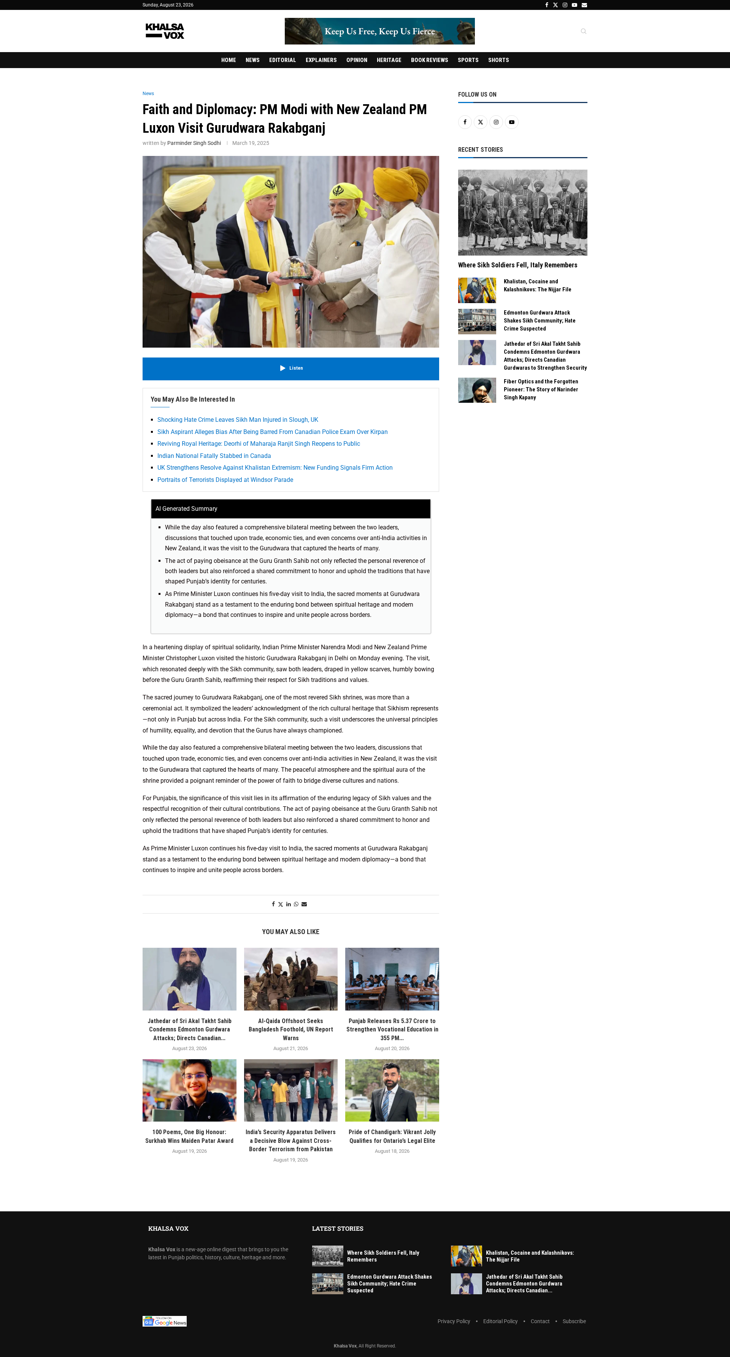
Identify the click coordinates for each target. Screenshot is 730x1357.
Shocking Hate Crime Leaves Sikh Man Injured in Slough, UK (237, 419)
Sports (468, 60)
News (253, 60)
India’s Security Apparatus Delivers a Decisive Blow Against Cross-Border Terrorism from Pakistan (291, 1140)
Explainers (321, 60)
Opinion (356, 60)
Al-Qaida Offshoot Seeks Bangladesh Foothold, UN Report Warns (291, 1029)
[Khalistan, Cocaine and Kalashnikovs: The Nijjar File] (477, 290)
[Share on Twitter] (280, 904)
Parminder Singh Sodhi (194, 143)
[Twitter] (555, 5)
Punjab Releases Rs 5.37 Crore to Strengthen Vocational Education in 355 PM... (392, 1029)
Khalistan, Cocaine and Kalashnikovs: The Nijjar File (537, 285)
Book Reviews (429, 60)
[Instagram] (565, 5)
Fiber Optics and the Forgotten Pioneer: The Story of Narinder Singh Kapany (541, 389)
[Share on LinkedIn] (288, 904)
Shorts (498, 60)
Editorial (282, 60)
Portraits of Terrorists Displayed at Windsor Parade (225, 479)
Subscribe (574, 1321)
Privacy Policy (454, 1321)
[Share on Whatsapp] (296, 904)
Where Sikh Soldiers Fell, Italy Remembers (518, 265)
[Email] (584, 5)
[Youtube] (574, 5)
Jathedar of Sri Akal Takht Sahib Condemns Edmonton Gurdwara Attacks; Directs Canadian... (190, 1029)
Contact (540, 1321)
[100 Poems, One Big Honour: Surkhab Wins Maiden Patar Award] (189, 1090)
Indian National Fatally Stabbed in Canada (214, 455)
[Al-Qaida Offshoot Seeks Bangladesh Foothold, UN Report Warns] (291, 979)
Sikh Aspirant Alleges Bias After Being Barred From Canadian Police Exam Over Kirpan (272, 431)
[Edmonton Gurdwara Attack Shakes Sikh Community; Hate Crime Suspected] (477, 321)
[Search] (583, 32)
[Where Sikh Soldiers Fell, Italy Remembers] (522, 213)
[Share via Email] (304, 904)
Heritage (389, 60)
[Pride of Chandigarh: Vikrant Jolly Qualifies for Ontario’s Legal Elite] (392, 1090)
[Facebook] (547, 5)
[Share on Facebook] (273, 904)
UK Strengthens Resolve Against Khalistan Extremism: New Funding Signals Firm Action (275, 467)
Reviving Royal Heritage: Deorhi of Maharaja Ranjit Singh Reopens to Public (258, 443)
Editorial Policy (500, 1321)
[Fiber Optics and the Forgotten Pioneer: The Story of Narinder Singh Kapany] (477, 390)
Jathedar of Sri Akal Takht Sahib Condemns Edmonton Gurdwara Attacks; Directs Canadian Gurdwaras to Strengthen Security (545, 355)
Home (228, 60)
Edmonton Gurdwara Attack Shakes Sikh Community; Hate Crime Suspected (540, 320)
